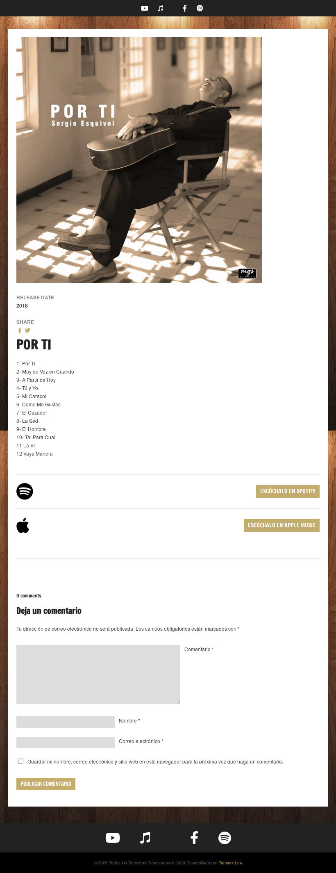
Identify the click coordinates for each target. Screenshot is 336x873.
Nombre (129, 720)
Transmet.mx (231, 863)
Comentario (199, 648)
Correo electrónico (141, 740)
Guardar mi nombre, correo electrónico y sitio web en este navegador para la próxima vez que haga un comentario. (155, 761)
